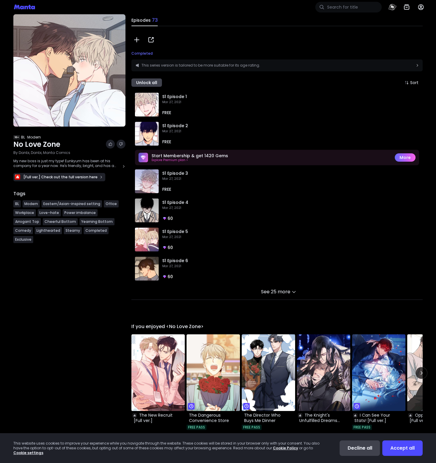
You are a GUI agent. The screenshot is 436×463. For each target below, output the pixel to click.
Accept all (402, 448)
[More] (421, 7)
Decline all (360, 448)
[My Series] (407, 7)
